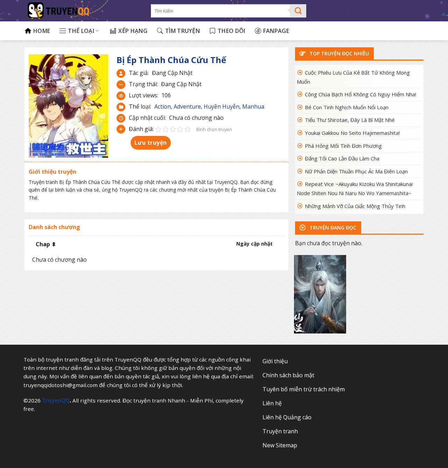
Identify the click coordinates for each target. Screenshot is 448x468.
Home (41, 31)
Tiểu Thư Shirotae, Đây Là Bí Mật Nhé (350, 119)
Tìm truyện (182, 31)
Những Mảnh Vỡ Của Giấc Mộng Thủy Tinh (355, 205)
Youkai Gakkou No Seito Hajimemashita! (352, 132)
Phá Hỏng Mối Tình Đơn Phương (343, 145)
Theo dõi (231, 31)
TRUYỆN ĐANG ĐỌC (332, 227)
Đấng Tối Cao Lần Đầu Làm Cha (342, 158)
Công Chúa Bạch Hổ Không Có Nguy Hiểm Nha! (360, 94)
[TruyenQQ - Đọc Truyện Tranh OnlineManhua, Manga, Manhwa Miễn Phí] (82, 10)
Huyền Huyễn (221, 106)
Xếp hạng (132, 31)
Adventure (187, 106)
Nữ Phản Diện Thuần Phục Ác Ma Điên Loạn (356, 171)
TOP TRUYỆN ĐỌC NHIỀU (338, 53)
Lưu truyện (150, 142)
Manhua (253, 106)
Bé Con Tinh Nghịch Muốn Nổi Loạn (346, 107)
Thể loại (81, 31)
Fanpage (276, 31)
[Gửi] (298, 11)
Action (162, 106)
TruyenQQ (56, 400)
